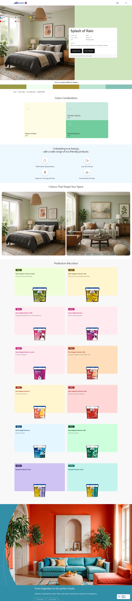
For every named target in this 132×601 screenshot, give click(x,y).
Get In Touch (123, 596)
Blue (5, 17)
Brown (33, 13)
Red (5, 21)
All (59, 21)
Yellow (61, 17)
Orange (88, 17)
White (5, 13)
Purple (88, 13)
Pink (32, 21)
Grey (60, 13)
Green (33, 17)
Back (5, 8)
